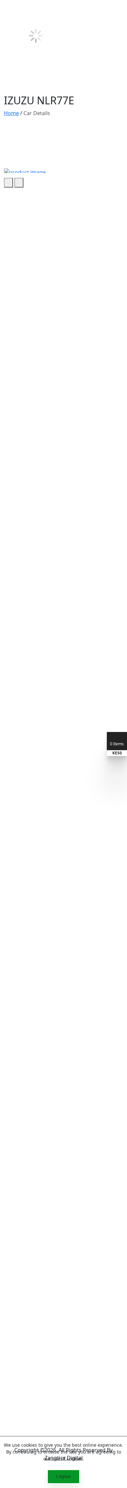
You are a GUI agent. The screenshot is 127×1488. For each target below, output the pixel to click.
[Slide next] (18, 183)
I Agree (63, 1476)
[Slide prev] (8, 183)
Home (11, 113)
